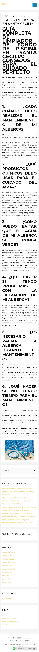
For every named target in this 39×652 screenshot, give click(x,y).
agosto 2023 (7, 572)
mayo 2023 (6, 582)
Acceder (5, 615)
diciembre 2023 (8, 559)
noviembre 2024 (8, 552)
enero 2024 (6, 556)
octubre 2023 (7, 565)
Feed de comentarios (10, 621)
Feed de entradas (9, 618)
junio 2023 (6, 579)
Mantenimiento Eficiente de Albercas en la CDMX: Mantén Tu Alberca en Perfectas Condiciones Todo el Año (18, 501)
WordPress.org (7, 625)
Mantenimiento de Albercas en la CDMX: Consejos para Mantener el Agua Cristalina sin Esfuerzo (18, 491)
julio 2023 (6, 575)
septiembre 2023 (8, 569)
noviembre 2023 (8, 562)
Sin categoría (7, 598)
